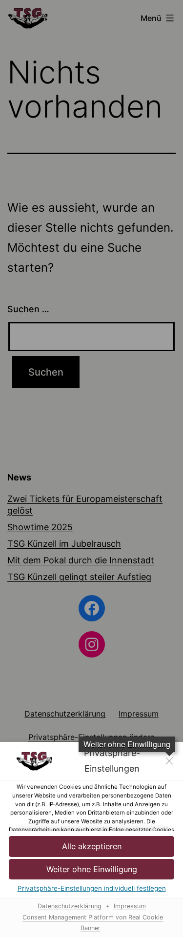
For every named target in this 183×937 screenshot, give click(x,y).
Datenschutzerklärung (70, 906)
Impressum (130, 906)
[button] (91, 846)
